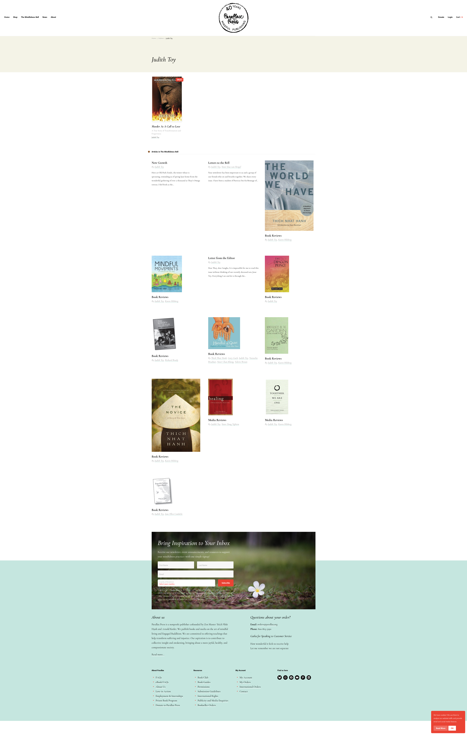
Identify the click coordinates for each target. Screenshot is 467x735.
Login (450, 17)
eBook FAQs (162, 682)
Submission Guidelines (209, 691)
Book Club (203, 677)
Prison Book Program (166, 700)
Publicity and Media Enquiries (213, 700)
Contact (244, 691)
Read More (440, 728)
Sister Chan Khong (225, 361)
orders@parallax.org (267, 624)
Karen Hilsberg (285, 239)
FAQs (159, 677)
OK (452, 728)
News (44, 17)
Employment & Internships (169, 696)
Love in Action (163, 691)
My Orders (245, 682)
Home (6, 17)
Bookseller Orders (207, 705)
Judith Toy (155, 137)
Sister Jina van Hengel (231, 166)
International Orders (250, 686)
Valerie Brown (241, 361)
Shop (15, 17)
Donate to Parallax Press (168, 705)
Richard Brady (171, 360)
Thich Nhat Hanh (219, 358)
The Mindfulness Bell (30, 17)
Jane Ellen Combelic (174, 514)
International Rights (208, 696)
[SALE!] (167, 121)
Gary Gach (233, 358)
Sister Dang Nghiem (230, 424)
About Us (160, 686)
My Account (246, 677)
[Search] (432, 17)
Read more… (158, 654)
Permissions (204, 686)
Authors (161, 38)
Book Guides (204, 682)
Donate (441, 17)
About (53, 17)
